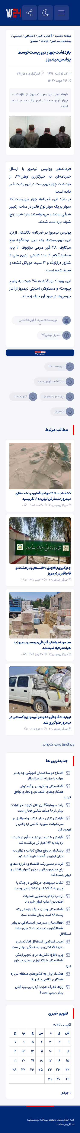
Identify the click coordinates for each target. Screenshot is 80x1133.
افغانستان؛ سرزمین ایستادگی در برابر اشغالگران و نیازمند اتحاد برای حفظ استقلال (41, 928)
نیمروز (34, 41)
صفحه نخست (63, 35)
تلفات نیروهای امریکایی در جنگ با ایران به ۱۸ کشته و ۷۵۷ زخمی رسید (39, 885)
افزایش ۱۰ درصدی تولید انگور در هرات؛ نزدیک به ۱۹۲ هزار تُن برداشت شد (38, 840)
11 (42, 1051)
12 (32, 1051)
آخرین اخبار (45, 35)
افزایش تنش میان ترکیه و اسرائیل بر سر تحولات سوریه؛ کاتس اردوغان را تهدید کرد (42, 823)
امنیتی (17, 35)
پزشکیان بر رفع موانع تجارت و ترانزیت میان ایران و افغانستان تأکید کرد (38, 853)
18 (41, 1060)
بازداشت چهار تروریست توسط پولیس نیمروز (44, 56)
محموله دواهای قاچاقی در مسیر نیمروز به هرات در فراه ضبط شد (42, 645)
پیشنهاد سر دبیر (61, 41)
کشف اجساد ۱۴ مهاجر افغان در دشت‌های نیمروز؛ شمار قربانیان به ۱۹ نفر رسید (43, 496)
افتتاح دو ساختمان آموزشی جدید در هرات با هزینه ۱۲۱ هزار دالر (39, 775)
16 (58, 1060)
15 (67, 1060)
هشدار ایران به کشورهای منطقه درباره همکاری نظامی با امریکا (37, 976)
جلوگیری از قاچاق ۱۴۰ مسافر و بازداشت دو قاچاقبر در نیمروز (43, 570)
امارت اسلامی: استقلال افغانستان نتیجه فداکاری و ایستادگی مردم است (38, 944)
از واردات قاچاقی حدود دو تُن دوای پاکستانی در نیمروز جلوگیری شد (40, 719)
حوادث (45, 41)
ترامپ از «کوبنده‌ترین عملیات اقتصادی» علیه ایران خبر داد (43, 899)
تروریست (20, 396)
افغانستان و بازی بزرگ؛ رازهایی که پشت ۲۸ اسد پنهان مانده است (40, 912)
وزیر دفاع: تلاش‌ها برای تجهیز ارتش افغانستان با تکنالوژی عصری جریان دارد (42, 960)
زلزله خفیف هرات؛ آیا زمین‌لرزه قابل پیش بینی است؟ (39, 989)
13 (23, 1051)
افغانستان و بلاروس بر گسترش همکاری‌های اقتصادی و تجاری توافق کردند (42, 791)
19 (32, 1060)
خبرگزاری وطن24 (29, 74)
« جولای (66, 1093)
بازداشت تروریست (51, 381)
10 (50, 1051)
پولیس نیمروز (54, 396)
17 (50, 1060)
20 (23, 1060)
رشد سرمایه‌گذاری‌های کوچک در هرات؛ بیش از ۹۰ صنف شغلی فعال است (37, 808)
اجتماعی (30, 35)
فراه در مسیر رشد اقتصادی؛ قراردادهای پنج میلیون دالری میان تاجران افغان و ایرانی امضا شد (40, 869)
